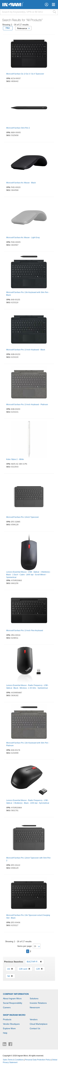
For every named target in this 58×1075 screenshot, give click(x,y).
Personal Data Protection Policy (38, 1060)
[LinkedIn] (5, 1045)
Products (7, 1019)
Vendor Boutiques (11, 1024)
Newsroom (35, 1007)
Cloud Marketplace (38, 1024)
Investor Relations (38, 1003)
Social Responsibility (12, 1003)
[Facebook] (10, 1045)
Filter (8, 28)
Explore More (9, 1028)
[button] (46, 4)
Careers (7, 1007)
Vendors (33, 1019)
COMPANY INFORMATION (16, 994)
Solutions (34, 998)
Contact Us (35, 1028)
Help (5, 1033)
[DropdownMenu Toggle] (53, 4)
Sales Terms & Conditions (13, 1060)
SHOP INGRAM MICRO (14, 1015)
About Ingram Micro (12, 998)
